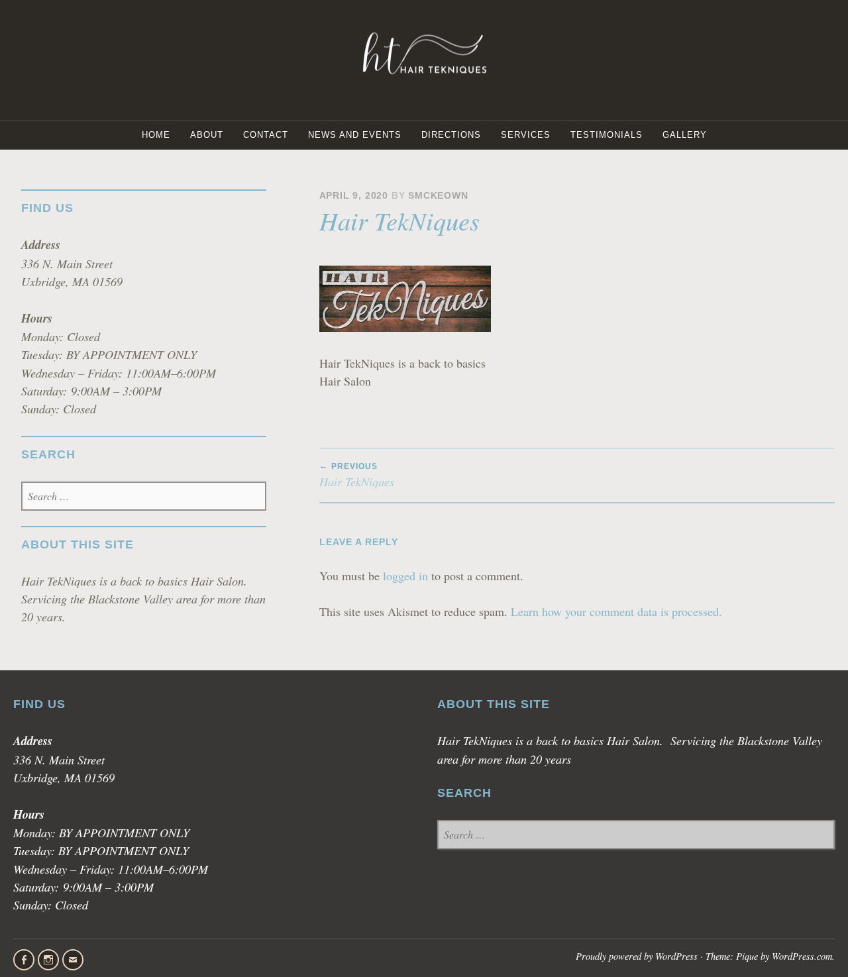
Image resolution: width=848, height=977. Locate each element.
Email (72, 959)
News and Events (354, 135)
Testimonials (606, 135)
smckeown (438, 196)
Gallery (684, 135)
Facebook (23, 959)
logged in (405, 576)
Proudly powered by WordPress (637, 956)
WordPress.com (802, 956)
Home (156, 135)
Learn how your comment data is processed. (616, 611)
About (206, 135)
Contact (265, 135)
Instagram (48, 959)
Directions (451, 135)
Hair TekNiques (356, 475)
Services (526, 135)
